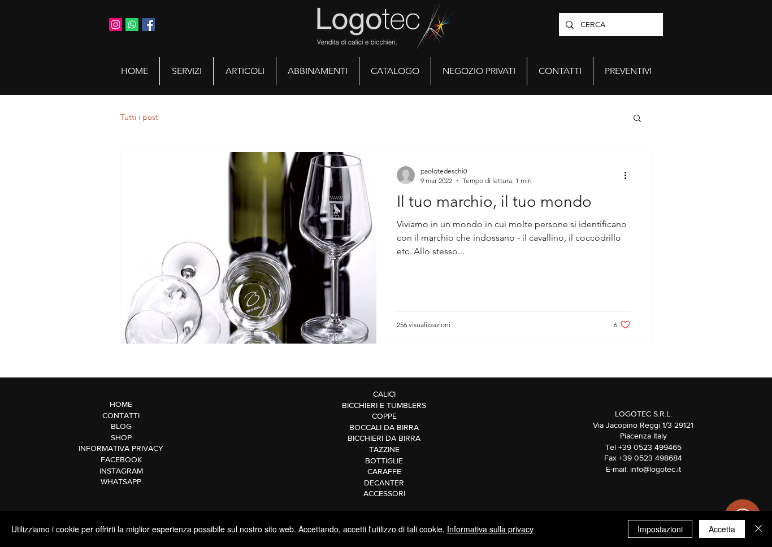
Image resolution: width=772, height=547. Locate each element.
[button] (186, 71)
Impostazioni (660, 529)
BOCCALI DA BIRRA (384, 427)
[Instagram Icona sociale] (115, 24)
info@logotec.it (655, 469)
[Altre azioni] (629, 175)
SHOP (121, 437)
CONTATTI (121, 415)
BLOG (121, 426)
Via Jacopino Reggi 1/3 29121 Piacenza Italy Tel (643, 436)
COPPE (384, 415)
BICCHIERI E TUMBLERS (384, 405)
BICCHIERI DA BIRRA (384, 437)
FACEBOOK (121, 459)
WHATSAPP (121, 481)
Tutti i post (139, 117)
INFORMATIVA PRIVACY (121, 448)
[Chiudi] (758, 529)
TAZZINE (384, 449)
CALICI (384, 393)
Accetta (722, 529)
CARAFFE (384, 471)
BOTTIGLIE (384, 460)
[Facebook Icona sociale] (148, 24)
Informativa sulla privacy (490, 529)
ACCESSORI (384, 493)
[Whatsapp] (131, 24)
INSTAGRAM (121, 470)
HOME (121, 404)
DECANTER (384, 482)
